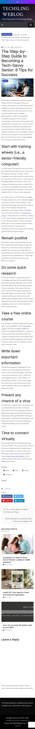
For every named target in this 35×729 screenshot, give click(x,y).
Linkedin (19, 501)
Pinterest (7, 501)
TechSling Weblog (15, 12)
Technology (7, 488)
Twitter (19, 496)
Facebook (7, 496)
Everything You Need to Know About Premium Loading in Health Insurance (16, 560)
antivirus (21, 410)
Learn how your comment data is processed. (17, 688)
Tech (5, 81)
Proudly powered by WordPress (17, 720)
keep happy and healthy (15, 456)
